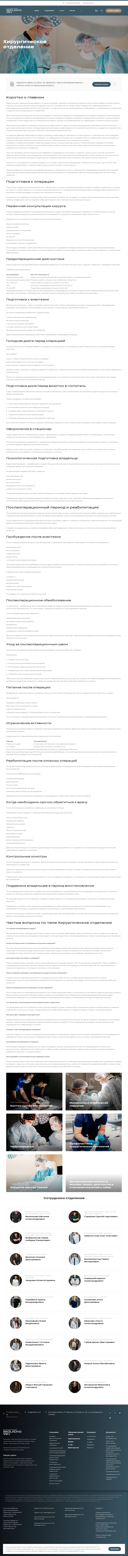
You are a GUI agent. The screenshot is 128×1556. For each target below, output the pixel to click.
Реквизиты (90, 1445)
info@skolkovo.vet (34, 1412)
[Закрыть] (123, 1546)
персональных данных (89, 1497)
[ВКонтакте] (110, 1413)
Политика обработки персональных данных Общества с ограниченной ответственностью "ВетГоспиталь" (12, 1512)
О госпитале (91, 1436)
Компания (91, 1432)
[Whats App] (120, 1413)
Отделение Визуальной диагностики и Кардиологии (57, 1457)
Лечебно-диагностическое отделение (55, 1438)
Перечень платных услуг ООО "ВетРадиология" (44, 1524)
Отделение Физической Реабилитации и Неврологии (57, 1469)
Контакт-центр (54, 1483)
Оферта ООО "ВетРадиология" (44, 1512)
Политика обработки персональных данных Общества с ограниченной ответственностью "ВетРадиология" (12, 1524)
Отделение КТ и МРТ (56, 1448)
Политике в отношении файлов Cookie (71, 1551)
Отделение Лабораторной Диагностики (54, 1476)
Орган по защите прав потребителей (103, 1536)
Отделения (54, 1432)
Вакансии (90, 1447)
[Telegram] (115, 1413)
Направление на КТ (112, 1471)
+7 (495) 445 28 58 (72, 3)
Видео (71, 1442)
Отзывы (89, 1442)
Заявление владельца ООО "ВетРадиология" (74, 1515)
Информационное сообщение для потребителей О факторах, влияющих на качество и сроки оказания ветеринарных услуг (106, 1527)
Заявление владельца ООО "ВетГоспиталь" (74, 1509)
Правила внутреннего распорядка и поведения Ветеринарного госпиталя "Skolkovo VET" (105, 1515)
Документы (91, 1439)
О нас (70, 1445)
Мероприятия (74, 1439)
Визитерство (73, 1448)
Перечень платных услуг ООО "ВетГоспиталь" (44, 1518)
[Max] (110, 1417)
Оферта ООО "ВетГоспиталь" (44, 1508)
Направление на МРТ (113, 1474)
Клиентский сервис (55, 1481)
